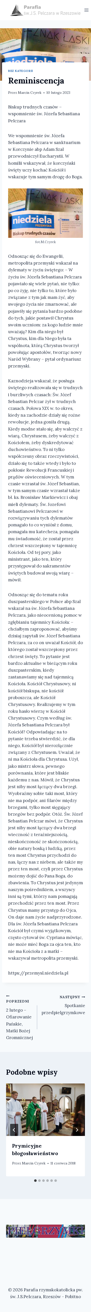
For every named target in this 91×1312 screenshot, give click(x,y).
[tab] (35, 1180)
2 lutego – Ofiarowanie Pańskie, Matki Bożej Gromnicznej (19, 1019)
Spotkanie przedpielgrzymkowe (63, 1005)
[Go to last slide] (14, 1130)
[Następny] (77, 1130)
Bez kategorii (20, 71)
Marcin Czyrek (29, 92)
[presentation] (45, 1109)
